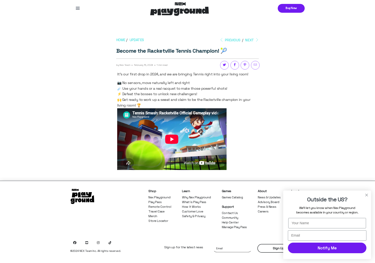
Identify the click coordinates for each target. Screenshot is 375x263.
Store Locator (158, 221)
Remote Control (159, 207)
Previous (232, 40)
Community (230, 218)
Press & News (267, 207)
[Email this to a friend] (255, 65)
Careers (263, 211)
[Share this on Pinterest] (245, 65)
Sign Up (278, 248)
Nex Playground (159, 197)
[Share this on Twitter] (224, 65)
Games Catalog (232, 197)
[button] (77, 8)
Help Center (230, 222)
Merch (152, 216)
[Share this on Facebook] (234, 65)
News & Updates (269, 197)
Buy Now (291, 8)
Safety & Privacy (193, 216)
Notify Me (327, 247)
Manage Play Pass (234, 227)
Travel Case (156, 211)
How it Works (191, 207)
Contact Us (230, 213)
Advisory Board (268, 202)
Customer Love (192, 211)
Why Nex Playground (196, 197)
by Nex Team (123, 65)
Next (250, 40)
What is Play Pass (194, 202)
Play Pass (155, 202)
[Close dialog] (367, 195)
